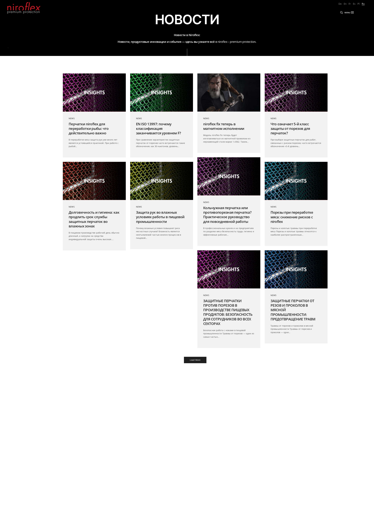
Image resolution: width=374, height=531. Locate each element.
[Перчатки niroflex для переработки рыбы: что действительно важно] (94, 92)
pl (358, 3)
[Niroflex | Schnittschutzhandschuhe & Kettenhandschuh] (23, 8)
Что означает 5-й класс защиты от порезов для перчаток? (290, 128)
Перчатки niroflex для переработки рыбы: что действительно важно (89, 128)
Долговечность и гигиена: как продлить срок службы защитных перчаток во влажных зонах (94, 219)
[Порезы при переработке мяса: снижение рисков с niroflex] (296, 181)
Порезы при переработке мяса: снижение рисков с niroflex (292, 217)
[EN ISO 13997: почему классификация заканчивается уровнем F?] (161, 92)
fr (350, 3)
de (340, 3)
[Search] (341, 12)
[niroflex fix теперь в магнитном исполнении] (228, 92)
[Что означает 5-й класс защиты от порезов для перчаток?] (296, 92)
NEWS (72, 118)
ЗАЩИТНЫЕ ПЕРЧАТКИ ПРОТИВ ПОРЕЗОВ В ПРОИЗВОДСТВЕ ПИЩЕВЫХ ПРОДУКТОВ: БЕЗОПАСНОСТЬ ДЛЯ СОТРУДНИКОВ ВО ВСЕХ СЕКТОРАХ (227, 312)
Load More (195, 360)
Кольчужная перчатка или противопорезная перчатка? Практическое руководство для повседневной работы (227, 214)
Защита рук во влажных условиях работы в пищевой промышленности (160, 217)
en (345, 3)
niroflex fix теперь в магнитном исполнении (223, 126)
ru (363, 3)
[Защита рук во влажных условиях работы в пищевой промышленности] (161, 181)
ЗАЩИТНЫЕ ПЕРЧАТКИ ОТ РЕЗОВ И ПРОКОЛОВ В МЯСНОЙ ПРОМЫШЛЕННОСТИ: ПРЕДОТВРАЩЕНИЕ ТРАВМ (293, 310)
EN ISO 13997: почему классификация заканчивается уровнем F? (158, 128)
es (354, 3)
